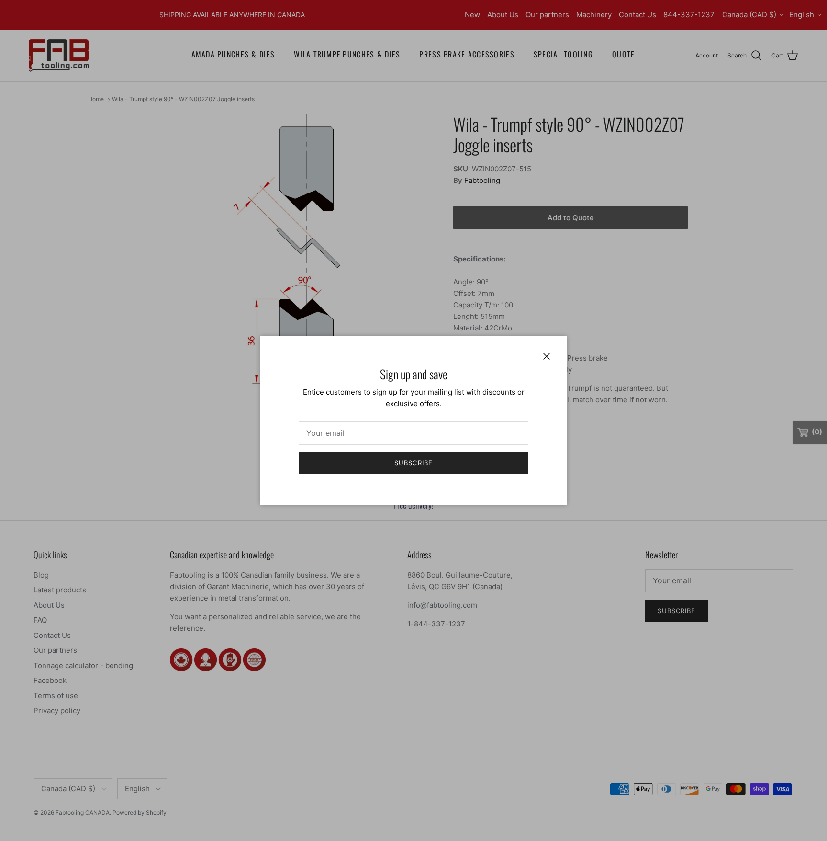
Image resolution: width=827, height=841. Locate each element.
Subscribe (413, 462)
